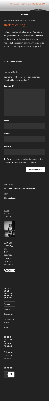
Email (7, 133)
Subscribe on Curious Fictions (8, 355)
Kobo (6, 327)
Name (7, 121)
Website (7, 146)
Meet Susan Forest (7, 213)
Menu (25, 15)
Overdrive (8, 309)
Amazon (7, 304)
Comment (9, 86)
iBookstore (9, 314)
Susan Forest (29, 21)
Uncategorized (15, 61)
